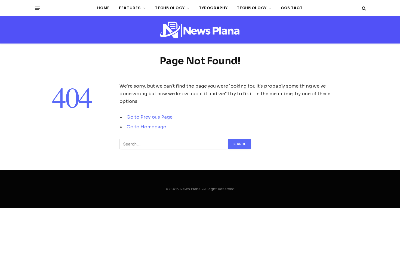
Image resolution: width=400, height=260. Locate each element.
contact (292, 8)
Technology (170, 8)
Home (103, 8)
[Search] (363, 8)
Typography (213, 8)
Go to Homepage (146, 127)
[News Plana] (200, 30)
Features (130, 8)
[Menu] (37, 8)
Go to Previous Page (150, 117)
